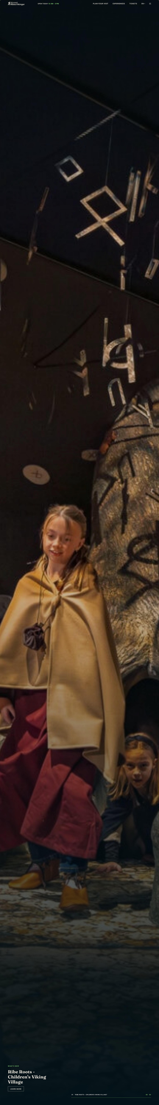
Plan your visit (100, 3)
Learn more (16, 1089)
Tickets (133, 3)
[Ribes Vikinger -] (18, 4)
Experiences (119, 3)
